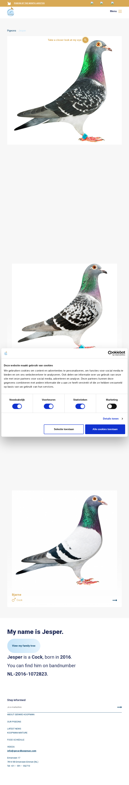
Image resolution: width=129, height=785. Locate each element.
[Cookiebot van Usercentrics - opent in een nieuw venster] (110, 353)
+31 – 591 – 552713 (20, 766)
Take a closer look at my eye (64, 40)
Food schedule (15, 739)
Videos (11, 747)
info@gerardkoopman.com (21, 751)
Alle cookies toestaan (105, 429)
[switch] (48, 406)
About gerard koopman (20, 714)
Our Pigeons (14, 721)
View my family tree (23, 645)
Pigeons (11, 30)
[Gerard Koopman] (10, 11)
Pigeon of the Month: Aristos (29, 3)
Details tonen (111, 418)
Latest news (14, 728)
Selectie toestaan (64, 429)
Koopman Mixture (17, 732)
